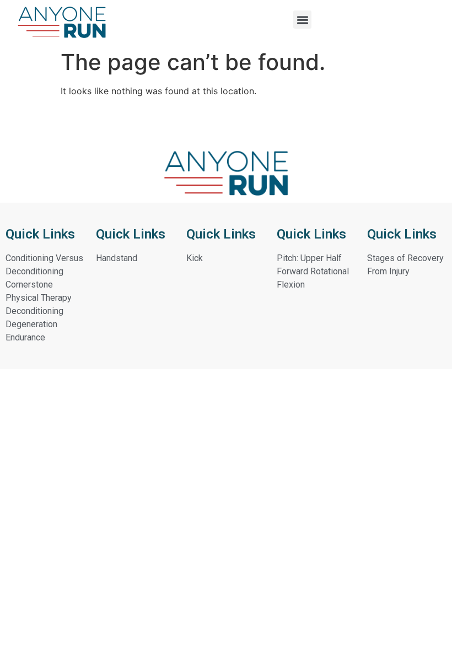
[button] (302, 19)
